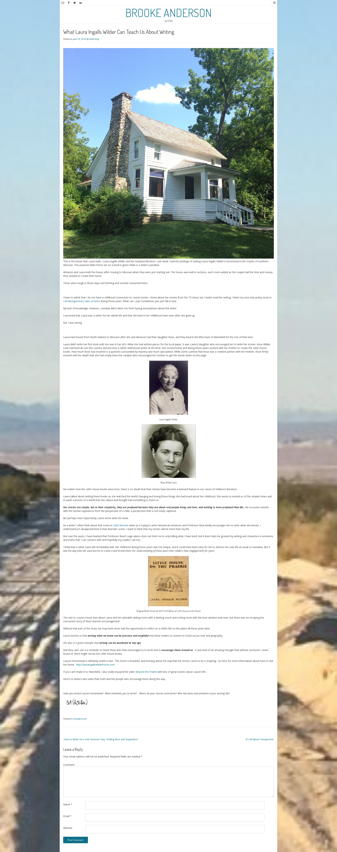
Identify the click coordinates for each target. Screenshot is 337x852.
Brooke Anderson (168, 12)
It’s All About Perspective (259, 739)
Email (67, 816)
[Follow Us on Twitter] (75, 3)
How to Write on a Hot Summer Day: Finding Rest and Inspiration (101, 739)
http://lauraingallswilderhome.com (95, 664)
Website (67, 828)
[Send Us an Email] (63, 3)
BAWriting (94, 39)
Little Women (120, 525)
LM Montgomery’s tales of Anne (81, 301)
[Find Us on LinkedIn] (81, 3)
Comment (69, 764)
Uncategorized (79, 718)
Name (67, 804)
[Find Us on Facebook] (69, 3)
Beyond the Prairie (146, 671)
